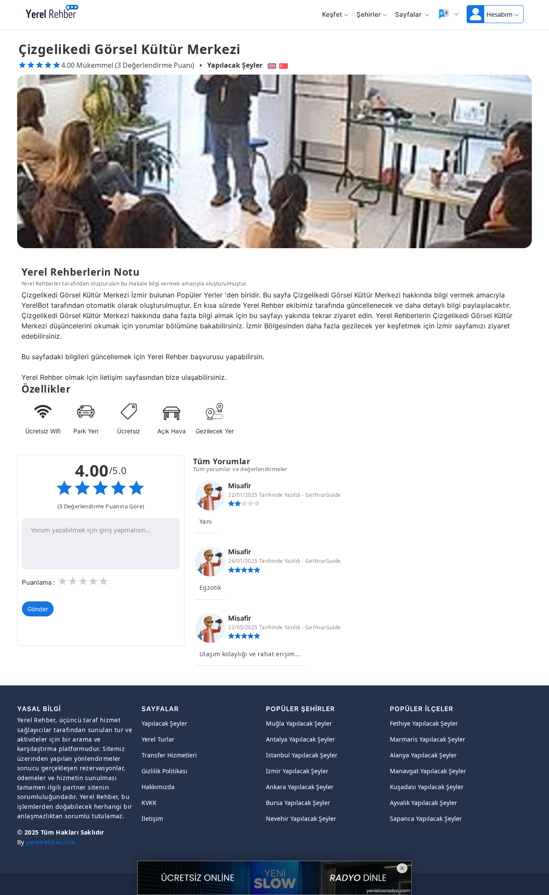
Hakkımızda (158, 787)
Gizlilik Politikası (164, 771)
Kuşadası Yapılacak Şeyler (427, 787)
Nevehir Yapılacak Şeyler (301, 818)
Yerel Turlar (158, 739)
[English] (270, 65)
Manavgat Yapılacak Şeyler (428, 771)
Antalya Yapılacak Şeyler (300, 739)
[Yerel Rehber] (52, 12)
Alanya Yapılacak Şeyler (423, 755)
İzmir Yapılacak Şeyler (297, 771)
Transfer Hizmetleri (169, 755)
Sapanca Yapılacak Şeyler (426, 818)
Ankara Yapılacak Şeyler (300, 787)
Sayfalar (409, 14)
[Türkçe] (284, 65)
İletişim (152, 818)
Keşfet (332, 14)
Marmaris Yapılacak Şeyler (427, 739)
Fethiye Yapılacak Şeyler (424, 723)
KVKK (149, 803)
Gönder (37, 609)
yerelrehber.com (50, 842)
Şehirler (368, 14)
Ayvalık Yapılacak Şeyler (423, 803)
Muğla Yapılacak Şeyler (299, 723)
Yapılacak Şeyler (234, 65)
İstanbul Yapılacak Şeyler (302, 755)
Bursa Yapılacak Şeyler (298, 803)
